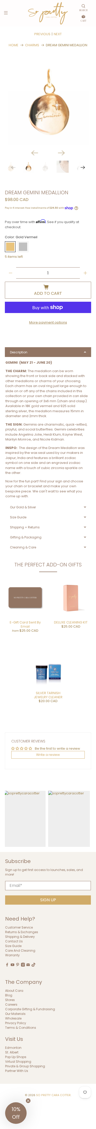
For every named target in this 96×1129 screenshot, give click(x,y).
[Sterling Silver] (23, 246)
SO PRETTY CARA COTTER (53, 1095)
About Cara (14, 990)
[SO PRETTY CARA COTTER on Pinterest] (18, 965)
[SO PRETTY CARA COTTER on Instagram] (23, 965)
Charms (32, 45)
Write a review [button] (48, 754)
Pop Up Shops (15, 1057)
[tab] (48, 352)
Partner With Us (16, 1071)
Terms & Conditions (20, 1027)
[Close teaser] (28, 1100)
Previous (42, 34)
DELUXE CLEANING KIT (71, 622)
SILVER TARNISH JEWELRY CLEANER (48, 695)
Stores (10, 1000)
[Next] (61, 153)
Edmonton (13, 1047)
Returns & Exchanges (21, 932)
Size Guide (13, 946)
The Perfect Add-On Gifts (48, 564)
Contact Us (14, 941)
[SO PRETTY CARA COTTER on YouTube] (12, 965)
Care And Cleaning (20, 950)
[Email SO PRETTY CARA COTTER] (28, 965)
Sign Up (48, 900)
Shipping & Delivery (20, 936)
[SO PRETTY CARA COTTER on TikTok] (33, 965)
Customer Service (19, 927)
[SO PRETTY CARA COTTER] (48, 13)
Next (58, 34)
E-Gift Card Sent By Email (25, 624)
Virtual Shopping (18, 1061)
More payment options (48, 322)
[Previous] (34, 153)
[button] (16, 1113)
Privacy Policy (15, 1023)
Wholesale (13, 1018)
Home (13, 45)
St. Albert (11, 1052)
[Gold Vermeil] (10, 246)
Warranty (12, 955)
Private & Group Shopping (25, 1066)
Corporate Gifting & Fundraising (30, 1009)
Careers (11, 1004)
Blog (8, 995)
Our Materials (15, 1014)
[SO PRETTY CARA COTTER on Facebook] (7, 965)
